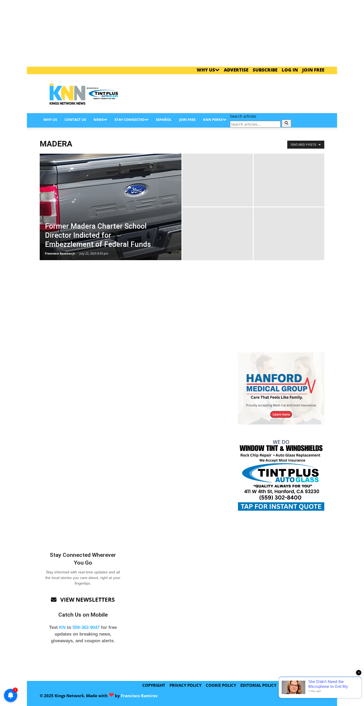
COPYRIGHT (153, 685)
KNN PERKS (213, 119)
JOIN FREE (313, 70)
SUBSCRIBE (265, 70)
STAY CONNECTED (130, 119)
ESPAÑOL (164, 119)
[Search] (286, 123)
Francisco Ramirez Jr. (60, 253)
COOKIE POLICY (221, 685)
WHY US (206, 70)
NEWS (99, 119)
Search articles (243, 116)
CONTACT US (75, 119)
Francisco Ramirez (139, 695)
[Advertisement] (227, 93)
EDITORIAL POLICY (258, 685)
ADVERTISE (236, 70)
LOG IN (290, 70)
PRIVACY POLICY (185, 685)
